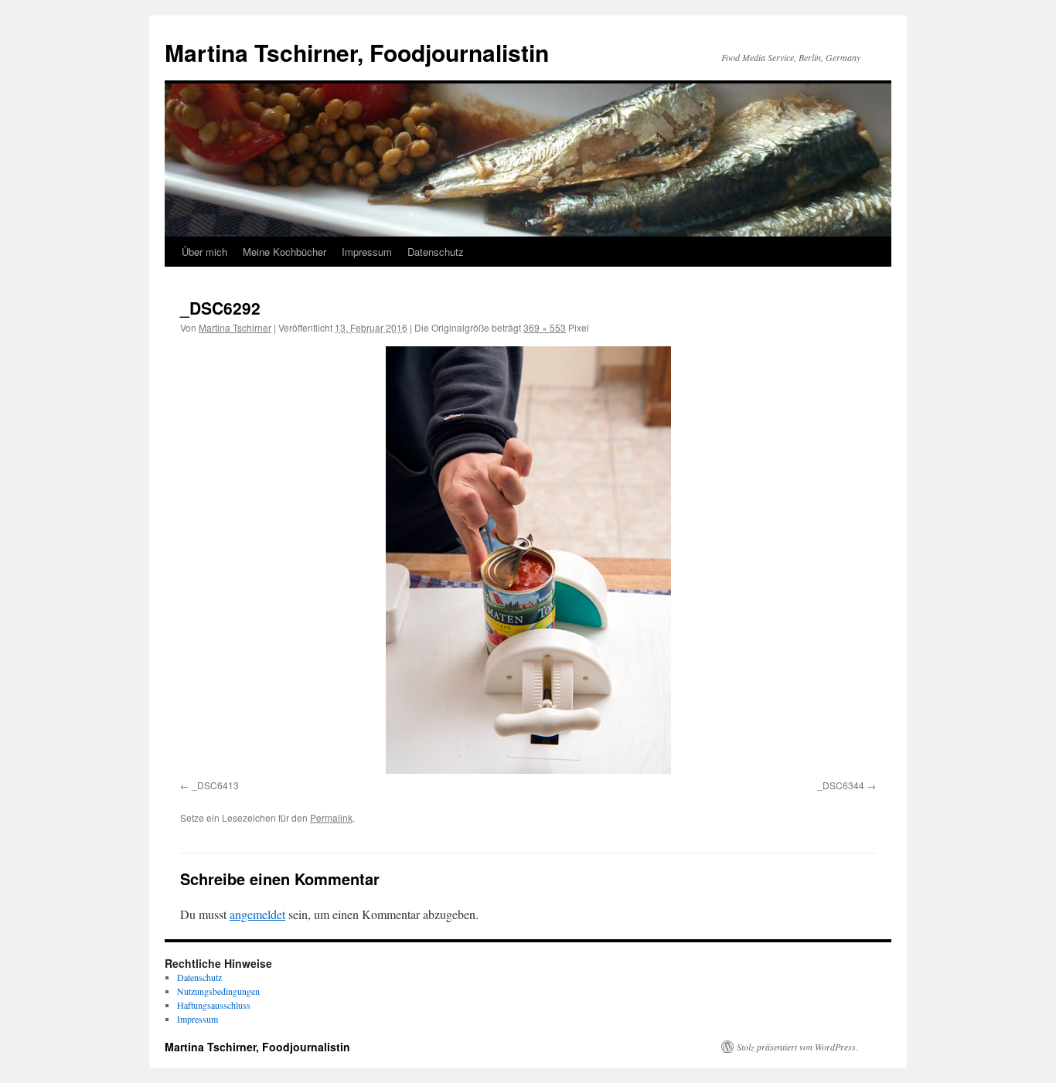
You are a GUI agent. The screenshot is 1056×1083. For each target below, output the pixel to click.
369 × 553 (544, 327)
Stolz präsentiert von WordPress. (797, 1046)
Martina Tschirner (235, 327)
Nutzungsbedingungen (218, 991)
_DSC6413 (215, 785)
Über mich (204, 251)
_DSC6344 (840, 785)
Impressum (367, 251)
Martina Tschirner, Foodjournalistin (357, 52)
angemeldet (257, 914)
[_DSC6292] (528, 560)
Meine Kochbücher (284, 251)
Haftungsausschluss (213, 1005)
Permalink (331, 817)
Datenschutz (435, 251)
